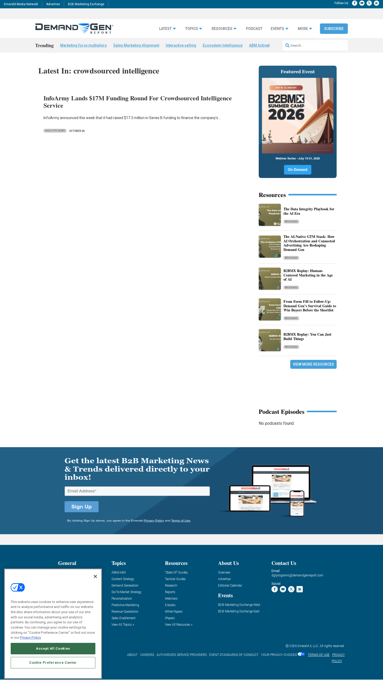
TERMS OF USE (319, 655)
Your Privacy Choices (279, 655)
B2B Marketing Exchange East (239, 611)
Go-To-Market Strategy (126, 592)
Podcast (254, 29)
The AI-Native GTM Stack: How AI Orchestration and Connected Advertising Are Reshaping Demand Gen (309, 243)
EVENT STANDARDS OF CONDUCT (233, 655)
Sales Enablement (123, 618)
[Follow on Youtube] (362, 3)
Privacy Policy (30, 637)
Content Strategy (123, 579)
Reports (170, 592)
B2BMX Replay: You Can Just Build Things (307, 336)
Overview (224, 572)
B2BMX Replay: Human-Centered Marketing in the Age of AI (308, 275)
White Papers (174, 611)
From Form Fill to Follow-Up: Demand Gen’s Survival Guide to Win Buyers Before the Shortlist (309, 306)
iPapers (170, 618)
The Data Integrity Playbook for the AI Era (308, 211)
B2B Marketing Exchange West (239, 605)
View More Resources (313, 364)
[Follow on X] (369, 3)
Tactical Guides (175, 579)
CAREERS (147, 655)
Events (277, 29)
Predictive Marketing (125, 605)
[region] (53, 624)
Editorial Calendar (230, 585)
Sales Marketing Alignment (136, 45)
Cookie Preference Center (53, 662)
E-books (170, 605)
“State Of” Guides (176, 572)
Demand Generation (125, 585)
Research (171, 585)
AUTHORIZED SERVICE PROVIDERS (182, 655)
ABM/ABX (119, 572)
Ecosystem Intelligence (223, 45)
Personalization (122, 598)
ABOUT (132, 655)
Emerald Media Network (21, 4)
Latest (165, 29)
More (303, 29)
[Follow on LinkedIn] (376, 3)
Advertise (53, 4)
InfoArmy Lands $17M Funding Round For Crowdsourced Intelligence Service (138, 101)
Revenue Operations (125, 611)
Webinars (291, 221)
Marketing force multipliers (83, 45)
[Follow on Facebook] (354, 3)
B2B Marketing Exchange (86, 4)
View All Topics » (123, 624)
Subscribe (334, 29)
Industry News (55, 130)
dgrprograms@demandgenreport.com (297, 575)
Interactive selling (181, 45)
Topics (191, 29)
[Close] (95, 576)
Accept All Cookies (53, 648)
